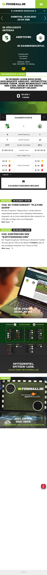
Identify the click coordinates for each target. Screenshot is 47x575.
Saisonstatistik (23, 118)
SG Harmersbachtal (31, 46)
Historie (3, 117)
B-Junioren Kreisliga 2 (23, 11)
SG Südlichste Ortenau (11, 28)
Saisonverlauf (44, 117)
